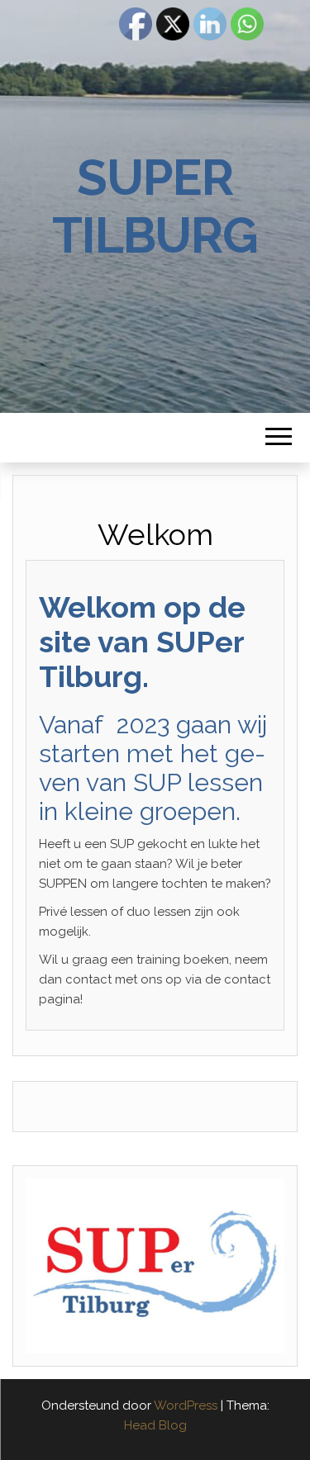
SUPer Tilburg (155, 206)
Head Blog (155, 1425)
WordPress (185, 1405)
